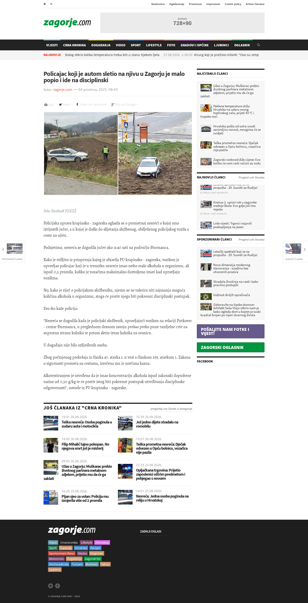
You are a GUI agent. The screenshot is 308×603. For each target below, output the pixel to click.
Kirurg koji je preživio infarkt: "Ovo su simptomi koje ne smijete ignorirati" (229, 54)
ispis (51, 104)
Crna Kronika (74, 45)
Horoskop (102, 542)
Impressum (213, 4)
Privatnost (195, 4)
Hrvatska (81, 548)
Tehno (105, 564)
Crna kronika (69, 542)
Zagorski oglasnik (222, 347)
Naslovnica (158, 4)
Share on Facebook (92, 104)
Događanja (100, 45)
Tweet (66, 104)
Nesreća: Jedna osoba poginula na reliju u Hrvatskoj (162, 498)
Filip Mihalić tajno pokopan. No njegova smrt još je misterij (85, 446)
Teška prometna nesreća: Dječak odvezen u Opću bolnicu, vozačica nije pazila (161, 448)
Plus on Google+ (126, 104)
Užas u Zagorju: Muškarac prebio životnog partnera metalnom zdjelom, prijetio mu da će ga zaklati (78, 472)
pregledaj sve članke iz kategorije (171, 408)
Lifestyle (154, 45)
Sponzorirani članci (61, 553)
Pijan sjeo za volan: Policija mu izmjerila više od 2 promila (85, 498)
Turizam (77, 564)
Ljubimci (221, 45)
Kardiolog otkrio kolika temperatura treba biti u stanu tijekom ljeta (88, 54)
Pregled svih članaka (251, 177)
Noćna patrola (58, 564)
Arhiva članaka (255, 4)
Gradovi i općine (195, 45)
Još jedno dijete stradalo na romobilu (157, 424)
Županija (65, 548)
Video (120, 45)
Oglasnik (242, 45)
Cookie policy (233, 4)
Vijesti (52, 45)
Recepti (95, 548)
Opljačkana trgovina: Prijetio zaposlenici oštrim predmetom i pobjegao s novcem (160, 474)
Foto (171, 45)
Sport (136, 45)
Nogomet (96, 553)
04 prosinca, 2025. (93, 90)
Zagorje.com (67, 22)
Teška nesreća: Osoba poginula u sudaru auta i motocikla (87, 424)
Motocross (56, 559)
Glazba (82, 553)
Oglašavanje (176, 4)
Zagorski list (93, 559)
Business (92, 564)
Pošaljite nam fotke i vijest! (225, 331)
